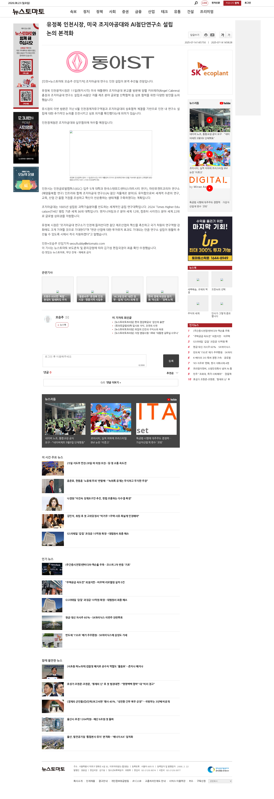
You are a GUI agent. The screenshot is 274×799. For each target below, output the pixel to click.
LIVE (204, 3)
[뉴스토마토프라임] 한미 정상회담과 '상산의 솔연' (140, 322)
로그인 (248, 3)
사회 (112, 11)
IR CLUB (137, 781)
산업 (151, 11)
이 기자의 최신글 (122, 317)
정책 (99, 11)
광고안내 (103, 781)
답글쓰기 (194, 35)
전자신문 (216, 3)
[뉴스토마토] (28, 11)
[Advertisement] (248, 67)
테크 (164, 11)
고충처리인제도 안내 (155, 781)
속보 (73, 11)
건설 (190, 11)
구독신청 (201, 781)
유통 (177, 11)
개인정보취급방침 (120, 781)
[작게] (229, 35)
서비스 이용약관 (177, 781)
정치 (86, 11)
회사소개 (78, 781)
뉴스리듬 (194, 103)
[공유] (212, 35)
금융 (138, 11)
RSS (191, 781)
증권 (125, 11)
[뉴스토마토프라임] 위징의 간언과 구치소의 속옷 (139, 329)
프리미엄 (206, 11)
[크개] (222, 35)
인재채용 (90, 781)
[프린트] (206, 35)
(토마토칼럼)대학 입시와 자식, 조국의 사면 (136, 326)
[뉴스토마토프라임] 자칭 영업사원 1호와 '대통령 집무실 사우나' (147, 333)
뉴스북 (62, 325)
